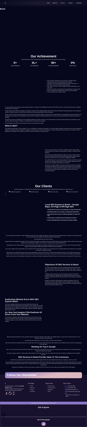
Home (48, 3)
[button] (63, 3)
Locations (62, 3)
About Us (55, 3)
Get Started (78, 3)
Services (70, 3)
